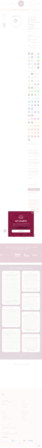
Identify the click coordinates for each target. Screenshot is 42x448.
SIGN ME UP (21, 231)
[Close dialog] (32, 213)
